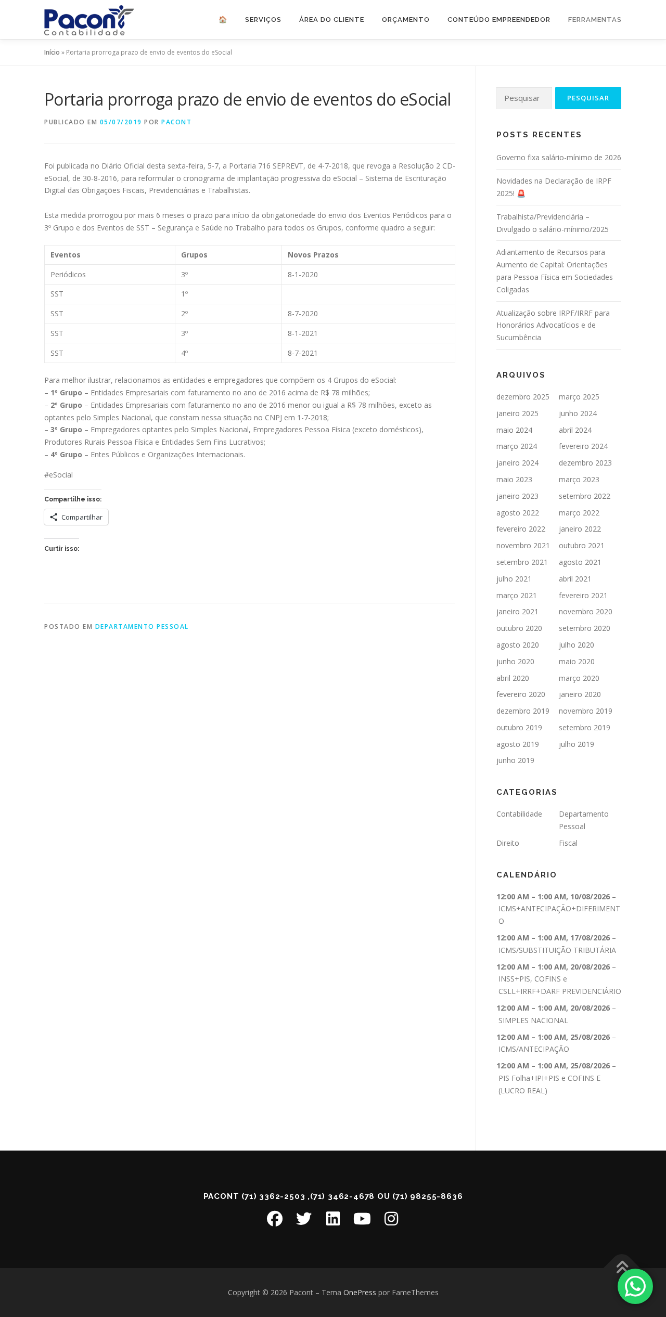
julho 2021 (514, 579)
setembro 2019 (584, 727)
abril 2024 (575, 430)
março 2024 (516, 446)
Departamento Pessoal (142, 626)
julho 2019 (576, 744)
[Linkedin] (333, 1218)
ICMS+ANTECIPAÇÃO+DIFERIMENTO (559, 914)
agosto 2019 (517, 744)
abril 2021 (575, 579)
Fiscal (568, 843)
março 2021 (516, 595)
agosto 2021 (580, 562)
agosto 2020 (517, 645)
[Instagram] (391, 1218)
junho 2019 (515, 760)
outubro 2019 (519, 727)
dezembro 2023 (585, 463)
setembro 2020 (584, 628)
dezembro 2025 (522, 397)
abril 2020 (512, 678)
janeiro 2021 (517, 611)
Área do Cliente (331, 19)
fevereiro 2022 (520, 529)
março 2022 (579, 513)
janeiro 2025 (517, 413)
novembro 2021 (523, 545)
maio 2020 (577, 661)
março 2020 (579, 678)
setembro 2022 (584, 496)
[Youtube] (362, 1218)
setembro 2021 (522, 562)
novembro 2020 (585, 611)
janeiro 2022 (580, 529)
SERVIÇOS (263, 19)
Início (52, 52)
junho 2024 (578, 413)
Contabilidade (519, 814)
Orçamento (406, 19)
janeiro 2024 (517, 463)
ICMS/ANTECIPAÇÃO (533, 1049)
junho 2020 (515, 661)
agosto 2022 (517, 513)
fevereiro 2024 (583, 446)
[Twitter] (304, 1218)
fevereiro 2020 (520, 694)
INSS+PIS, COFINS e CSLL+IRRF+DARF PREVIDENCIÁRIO (559, 985)
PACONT (176, 122)
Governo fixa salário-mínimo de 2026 (558, 157)
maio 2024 (514, 430)
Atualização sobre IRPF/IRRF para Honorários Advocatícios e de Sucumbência (553, 325)
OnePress (359, 1292)
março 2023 (579, 479)
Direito (507, 843)
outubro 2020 (519, 628)
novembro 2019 (585, 711)
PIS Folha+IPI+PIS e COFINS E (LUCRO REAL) (549, 1084)
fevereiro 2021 (583, 595)
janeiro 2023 (517, 496)
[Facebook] (275, 1218)
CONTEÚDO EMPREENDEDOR (498, 19)
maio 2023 (514, 479)
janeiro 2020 (580, 694)
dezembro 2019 (522, 711)
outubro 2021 (582, 545)
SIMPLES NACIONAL (533, 1020)
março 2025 (579, 397)
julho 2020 (576, 645)
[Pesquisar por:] (524, 98)
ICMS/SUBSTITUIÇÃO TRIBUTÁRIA (557, 950)
